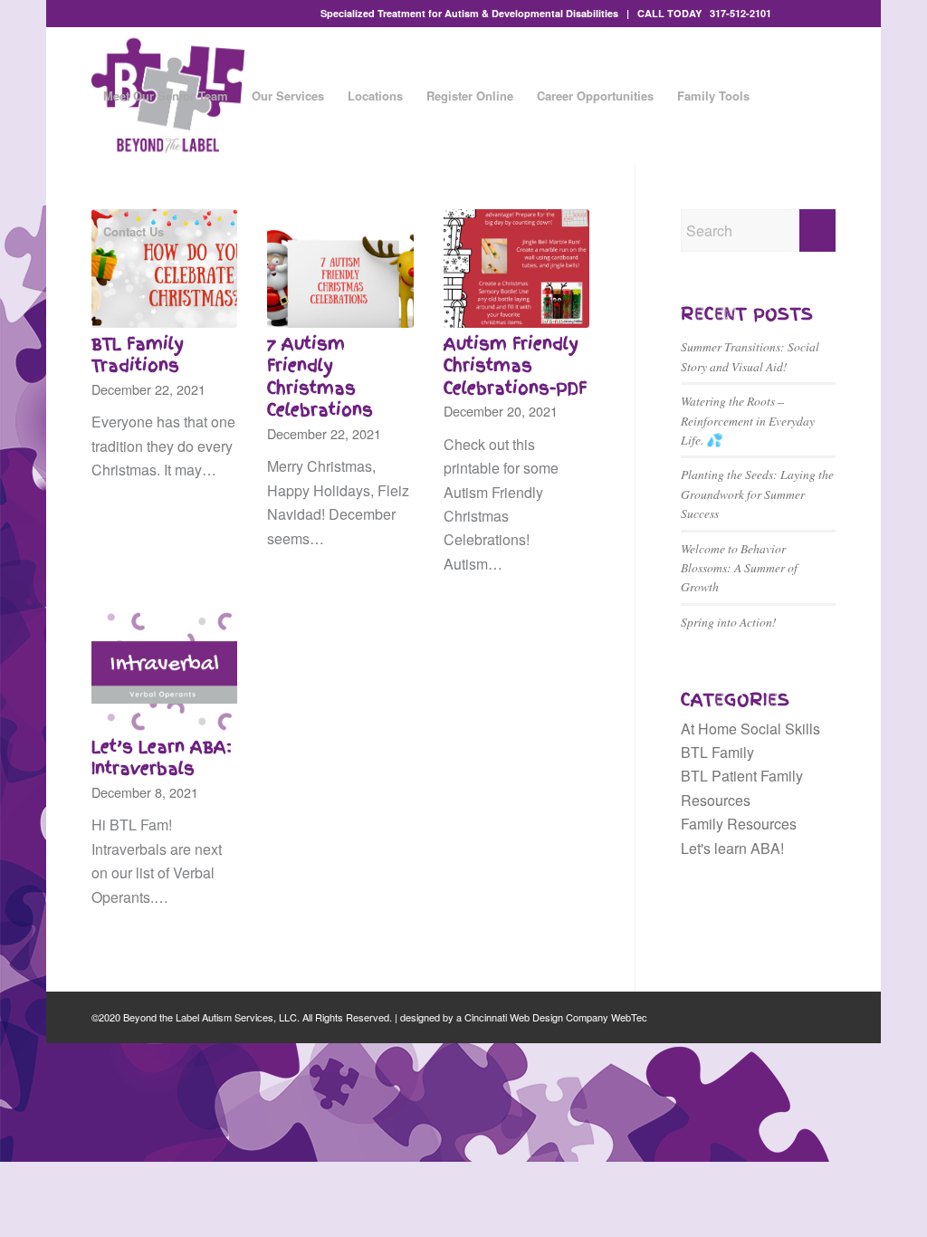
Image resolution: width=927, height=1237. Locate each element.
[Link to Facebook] (794, 13)
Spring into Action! (729, 621)
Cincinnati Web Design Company (536, 1017)
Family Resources (739, 823)
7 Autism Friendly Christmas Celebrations (320, 377)
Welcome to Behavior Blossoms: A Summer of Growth (739, 568)
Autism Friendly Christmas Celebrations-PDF (515, 366)
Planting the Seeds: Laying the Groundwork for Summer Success (757, 493)
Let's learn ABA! (732, 848)
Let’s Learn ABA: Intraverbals (161, 758)
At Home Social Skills (750, 728)
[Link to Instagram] (822, 13)
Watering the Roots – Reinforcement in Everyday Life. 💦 (748, 420)
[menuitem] (165, 96)
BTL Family (717, 752)
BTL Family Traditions (137, 355)
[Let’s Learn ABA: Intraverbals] (164, 671)
